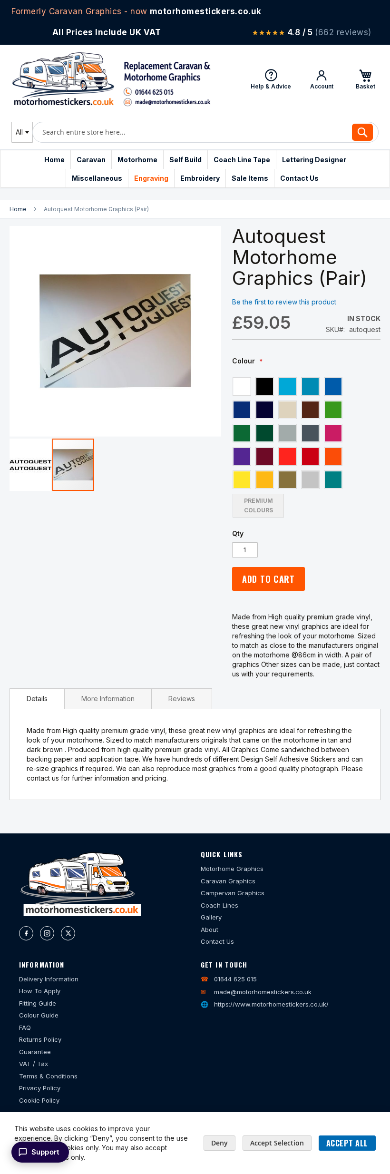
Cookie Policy (39, 1100)
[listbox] (291, 446)
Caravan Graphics (228, 881)
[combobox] (22, 132)
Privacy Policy (39, 1088)
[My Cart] (365, 79)
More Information (108, 699)
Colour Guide (38, 1015)
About (209, 929)
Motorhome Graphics (232, 868)
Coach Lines (219, 905)
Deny (219, 1142)
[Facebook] (26, 933)
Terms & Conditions (48, 1076)
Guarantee (35, 1052)
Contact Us (217, 941)
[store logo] (111, 79)
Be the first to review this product (284, 302)
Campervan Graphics (232, 893)
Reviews (181, 699)
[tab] (37, 698)
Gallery (211, 917)
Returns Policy (40, 1039)
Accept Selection (277, 1142)
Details (37, 699)
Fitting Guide (37, 1003)
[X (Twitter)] (68, 933)
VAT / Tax (33, 1063)
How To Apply (39, 991)
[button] (31, 465)
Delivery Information (48, 979)
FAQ (25, 1027)
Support (45, 1151)
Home (18, 209)
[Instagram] (47, 933)
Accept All (347, 1143)
